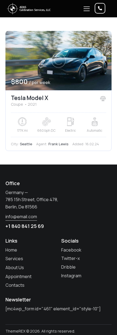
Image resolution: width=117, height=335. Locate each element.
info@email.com (21, 217)
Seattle (26, 143)
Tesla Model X (29, 98)
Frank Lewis (58, 143)
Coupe (17, 104)
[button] (87, 8)
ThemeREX (15, 331)
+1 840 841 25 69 (24, 226)
